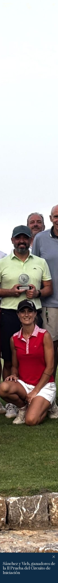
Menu (53, 4)
